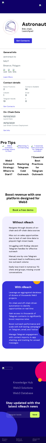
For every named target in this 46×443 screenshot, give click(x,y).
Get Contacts (23, 40)
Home (2, 14)
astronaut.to (9, 57)
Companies (11, 14)
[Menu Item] (13, 431)
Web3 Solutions (23, 388)
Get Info (6, 130)
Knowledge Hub (23, 382)
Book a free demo (23, 210)
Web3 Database (23, 393)
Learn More (8, 77)
